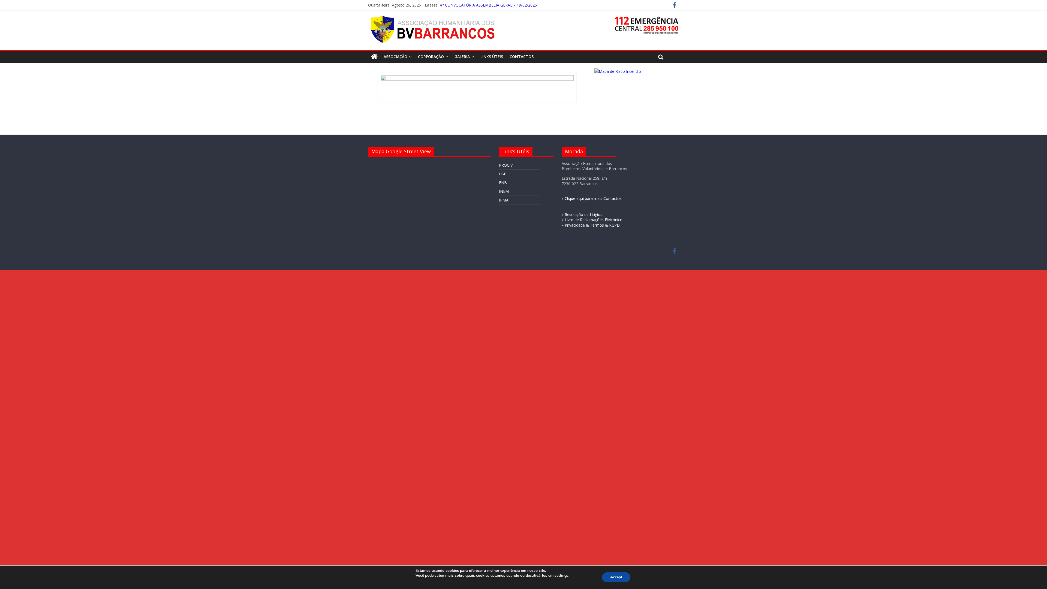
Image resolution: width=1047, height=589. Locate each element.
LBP (502, 173)
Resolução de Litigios (583, 214)
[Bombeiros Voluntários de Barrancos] (374, 56)
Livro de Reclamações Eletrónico (593, 219)
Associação (395, 56)
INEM (504, 191)
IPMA (504, 200)
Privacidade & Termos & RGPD (592, 225)
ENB (503, 182)
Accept (616, 577)
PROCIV (506, 165)
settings (561, 575)
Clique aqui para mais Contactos (593, 198)
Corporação (431, 56)
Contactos (522, 56)
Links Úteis (491, 56)
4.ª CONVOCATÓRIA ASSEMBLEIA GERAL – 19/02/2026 (488, 7)
